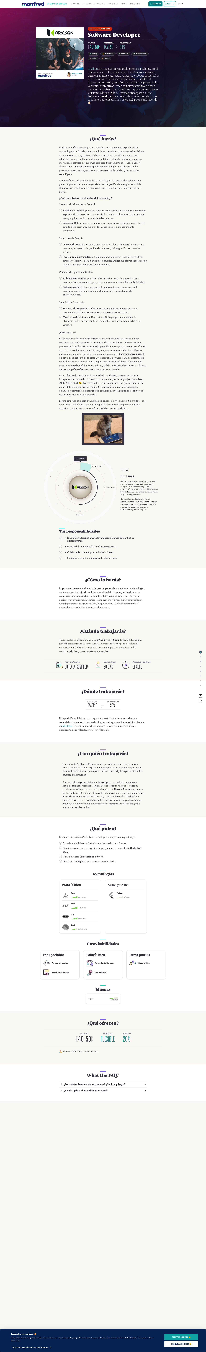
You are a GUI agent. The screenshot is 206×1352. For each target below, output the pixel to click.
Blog (123, 4)
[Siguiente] (201, 696)
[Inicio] (200, 652)
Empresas (74, 4)
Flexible (108, 1039)
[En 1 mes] (92, 466)
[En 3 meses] (104, 487)
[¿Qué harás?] (200, 656)
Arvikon (93, 69)
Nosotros (113, 4)
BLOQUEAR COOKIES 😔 (181, 1344)
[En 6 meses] (80, 512)
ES (179, 4)
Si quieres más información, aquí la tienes (30, 1347)
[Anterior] (201, 700)
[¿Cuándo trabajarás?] (200, 666)
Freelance (99, 4)
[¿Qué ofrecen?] (200, 685)
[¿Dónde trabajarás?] (200, 671)
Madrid (108, 47)
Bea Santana (77, 74)
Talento (86, 4)
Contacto (134, 4)
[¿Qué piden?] (200, 680)
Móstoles (67, 726)
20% (122, 47)
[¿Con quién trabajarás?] (200, 676)
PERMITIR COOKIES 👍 (181, 1337)
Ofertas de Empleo (57, 4)
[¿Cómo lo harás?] (200, 661)
